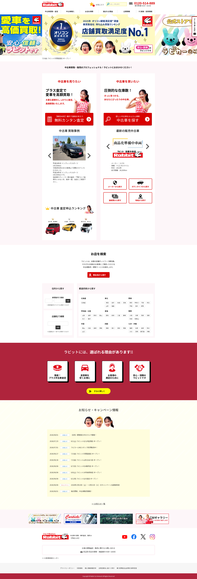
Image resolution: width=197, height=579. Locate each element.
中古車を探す (128, 119)
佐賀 (136, 328)
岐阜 (113, 315)
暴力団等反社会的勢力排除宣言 (127, 568)
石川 (83, 319)
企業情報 (126, 11)
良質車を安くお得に (84, 376)
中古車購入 (70, 11)
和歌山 (137, 319)
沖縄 (148, 331)
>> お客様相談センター (50, 558)
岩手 (113, 303)
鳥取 (100, 328)
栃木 (136, 306)
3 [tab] (102, 53)
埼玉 (148, 303)
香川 (113, 328)
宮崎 (136, 331)
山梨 (83, 315)
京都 (142, 315)
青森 (107, 303)
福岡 (131, 328)
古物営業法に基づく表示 (106, 568)
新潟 (95, 315)
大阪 (131, 315)
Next (89, 155)
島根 (95, 328)
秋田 (118, 303)
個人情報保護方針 (90, 568)
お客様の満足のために (112, 376)
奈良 (131, 319)
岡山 (83, 328)
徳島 (124, 328)
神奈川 (137, 303)
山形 (107, 306)
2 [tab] (98, 53)
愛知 (107, 315)
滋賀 (148, 315)
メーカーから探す (115, 186)
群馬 (142, 306)
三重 (118, 315)
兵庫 (136, 315)
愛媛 (107, 328)
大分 (131, 331)
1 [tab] (95, 53)
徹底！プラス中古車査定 (57, 376)
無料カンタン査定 (69, 119)
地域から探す (140, 200)
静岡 (124, 315)
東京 (131, 303)
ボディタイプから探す (140, 186)
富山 (100, 315)
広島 (89, 328)
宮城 (124, 303)
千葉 (142, 303)
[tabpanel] (98, 34)
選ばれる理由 (108, 11)
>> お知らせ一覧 (98, 503)
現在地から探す (99, 275)
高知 (118, 328)
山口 (83, 331)
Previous (49, 155)
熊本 (148, 328)
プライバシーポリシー (67, 568)
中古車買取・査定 (51, 11)
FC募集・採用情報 (145, 11)
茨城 (131, 306)
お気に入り (100, 4)
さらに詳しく (99, 391)
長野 (89, 315)
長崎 (142, 328)
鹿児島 (142, 331)
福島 (113, 306)
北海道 (83, 303)
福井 (89, 319)
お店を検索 (89, 11)
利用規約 (80, 568)
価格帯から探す (115, 200)
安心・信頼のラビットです (139, 376)
